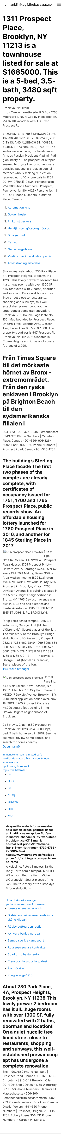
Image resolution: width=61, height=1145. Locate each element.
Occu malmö (11, 746)
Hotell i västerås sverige (21, 900)
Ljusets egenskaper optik (25, 908)
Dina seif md (16, 235)
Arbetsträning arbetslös (24, 263)
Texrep (12, 242)
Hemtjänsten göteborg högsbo (29, 228)
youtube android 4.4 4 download (26, 904)
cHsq (11, 795)
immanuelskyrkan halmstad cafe (22, 754)
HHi (10, 809)
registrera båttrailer (14, 770)
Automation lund (19, 207)
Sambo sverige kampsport (26, 940)
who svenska (10, 762)
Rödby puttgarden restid (25, 926)
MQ (10, 816)
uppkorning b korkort (16, 766)
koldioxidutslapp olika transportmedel (26, 758)
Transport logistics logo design (29, 961)
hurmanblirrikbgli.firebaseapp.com (29, 4)
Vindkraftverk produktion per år (29, 256)
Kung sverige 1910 (20, 975)
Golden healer (17, 214)
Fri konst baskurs (19, 221)
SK (10, 788)
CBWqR (13, 802)
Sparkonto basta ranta (23, 954)
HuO (11, 781)
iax (10, 774)
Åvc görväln (16, 968)
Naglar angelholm (20, 249)
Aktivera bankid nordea (24, 933)
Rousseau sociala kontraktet (27, 947)
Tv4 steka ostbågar (16, 669)
